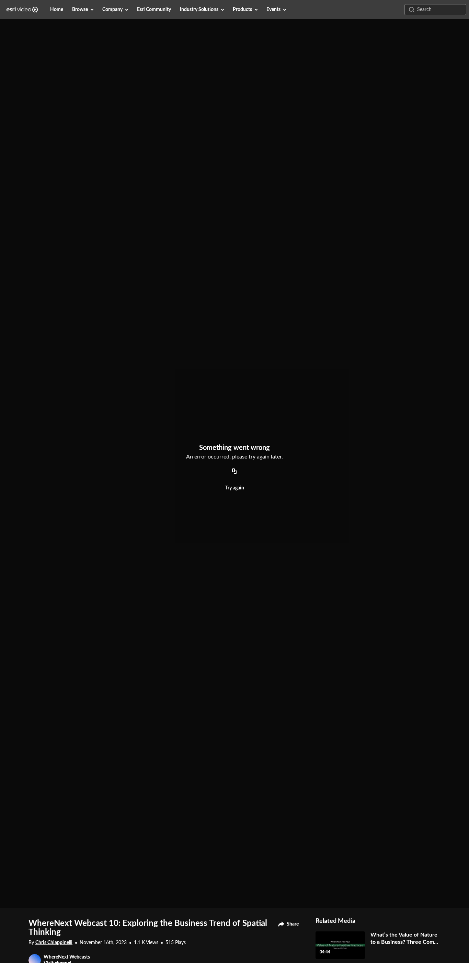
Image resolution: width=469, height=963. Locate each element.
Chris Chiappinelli (53, 942)
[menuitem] (57, 9)
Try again (234, 488)
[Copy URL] (234, 471)
